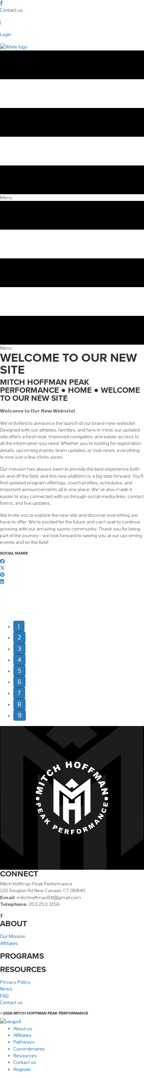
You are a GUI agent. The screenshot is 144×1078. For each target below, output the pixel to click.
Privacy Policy (15, 982)
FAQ (4, 995)
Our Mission (12, 936)
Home (80, 390)
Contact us (11, 10)
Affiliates (9, 943)
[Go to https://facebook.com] (72, 3)
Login (5, 34)
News (6, 988)
